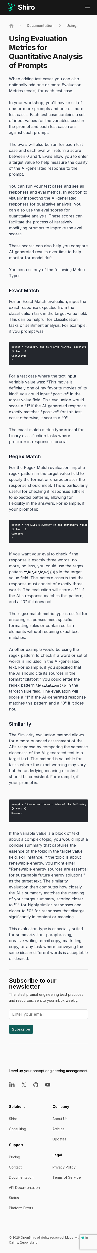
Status (14, 1198)
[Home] (11, 25)
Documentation (40, 25)
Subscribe (21, 1029)
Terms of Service (66, 1177)
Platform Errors (21, 1208)
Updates (59, 1139)
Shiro (13, 1119)
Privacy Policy (64, 1167)
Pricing (14, 1157)
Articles (58, 1129)
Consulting (17, 1129)
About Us (59, 1119)
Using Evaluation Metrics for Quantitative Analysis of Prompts (77, 25)
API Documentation (24, 1187)
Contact (15, 1167)
